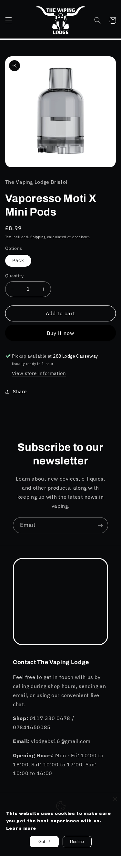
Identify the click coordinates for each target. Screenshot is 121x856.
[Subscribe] (100, 525)
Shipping (38, 237)
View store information (39, 373)
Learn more (21, 828)
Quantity (14, 276)
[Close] (115, 799)
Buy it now (61, 333)
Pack (18, 260)
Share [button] (20, 391)
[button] (8, 20)
